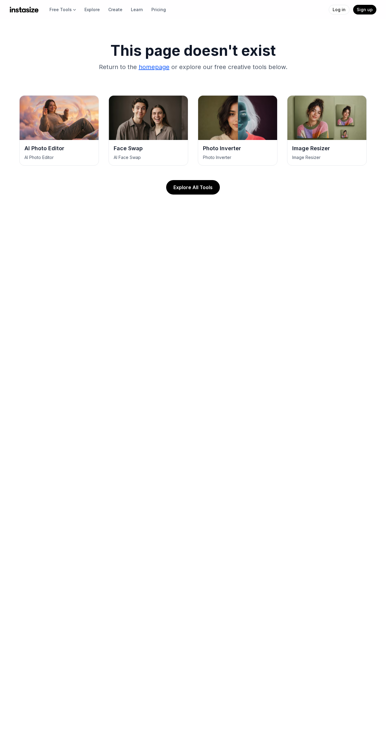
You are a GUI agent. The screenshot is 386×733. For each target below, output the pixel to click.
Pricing (158, 9)
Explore (92, 9)
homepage (154, 67)
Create (115, 9)
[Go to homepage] (24, 10)
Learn (137, 9)
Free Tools (60, 9)
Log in (339, 9)
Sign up (365, 9)
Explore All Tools (193, 187)
